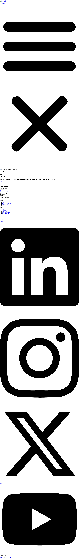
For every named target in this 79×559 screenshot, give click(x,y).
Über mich (4, 4)
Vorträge (3, 3)
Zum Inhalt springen (3, 0)
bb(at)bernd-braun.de (6, 198)
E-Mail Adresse (2, 188)
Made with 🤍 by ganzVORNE (5, 557)
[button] (39, 84)
